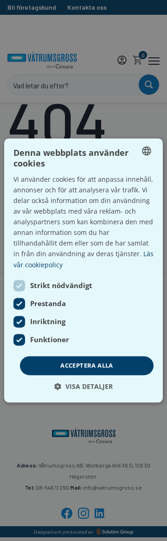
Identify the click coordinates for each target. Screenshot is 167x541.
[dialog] (83, 270)
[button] (83, 386)
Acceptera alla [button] (86, 365)
